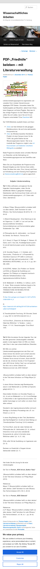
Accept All (20, 552)
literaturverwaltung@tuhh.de (14, 174)
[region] (20, 550)
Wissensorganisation (9, 527)
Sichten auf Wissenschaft (11, 44)
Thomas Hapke (23, 521)
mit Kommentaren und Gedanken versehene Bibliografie (21, 145)
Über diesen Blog (27, 44)
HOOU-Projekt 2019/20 (17, 40)
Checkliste (25, 117)
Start (5, 40)
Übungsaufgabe (21, 525)
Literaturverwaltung (9, 523)
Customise (20, 558)
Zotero (9, 127)
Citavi (8, 134)
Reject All (20, 564)
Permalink (21, 529)
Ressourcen (30, 40)
